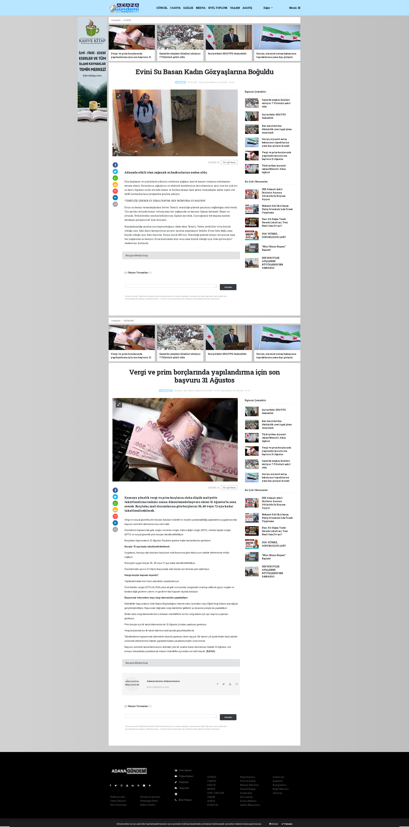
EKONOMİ (129, 320)
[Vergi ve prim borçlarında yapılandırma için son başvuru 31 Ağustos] (175, 439)
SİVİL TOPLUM (217, 7)
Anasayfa (116, 20)
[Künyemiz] (177, 793)
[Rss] (140, 785)
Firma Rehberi (248, 800)
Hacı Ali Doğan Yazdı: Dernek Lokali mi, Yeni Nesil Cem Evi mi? (275, 222)
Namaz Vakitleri (249, 784)
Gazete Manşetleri (250, 804)
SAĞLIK (188, 7)
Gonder (228, 287)
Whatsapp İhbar (149, 800)
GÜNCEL (162, 7)
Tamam (288, 823)
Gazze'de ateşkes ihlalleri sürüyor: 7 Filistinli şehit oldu (276, 103)
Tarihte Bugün (248, 788)
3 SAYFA (175, 7)
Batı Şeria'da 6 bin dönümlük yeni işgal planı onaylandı (277, 129)
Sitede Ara (278, 776)
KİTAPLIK (212, 804)
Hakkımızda (117, 796)
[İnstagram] (123, 785)
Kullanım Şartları (150, 796)
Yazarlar (183, 782)
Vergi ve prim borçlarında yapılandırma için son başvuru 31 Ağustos (276, 156)
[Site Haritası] (145, 785)
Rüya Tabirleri (281, 788)
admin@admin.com (158, 686)
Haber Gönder (147, 804)
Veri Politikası (118, 804)
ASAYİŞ (247, 7)
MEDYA (201, 7)
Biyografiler (279, 784)
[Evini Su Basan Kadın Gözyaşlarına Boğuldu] (175, 122)
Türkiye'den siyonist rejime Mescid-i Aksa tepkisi (274, 169)
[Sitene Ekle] (151, 785)
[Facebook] (112, 785)
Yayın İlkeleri (118, 800)
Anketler (278, 780)
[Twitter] (117, 785)
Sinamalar (246, 792)
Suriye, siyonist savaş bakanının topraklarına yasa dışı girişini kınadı (275, 142)
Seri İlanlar (246, 796)
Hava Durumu (247, 776)
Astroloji (277, 792)
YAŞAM (235, 7)
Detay (274, 823)
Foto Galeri (185, 770)
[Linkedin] (134, 785)
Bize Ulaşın (185, 799)
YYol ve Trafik (248, 780)
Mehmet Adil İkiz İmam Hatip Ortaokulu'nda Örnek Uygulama (277, 209)
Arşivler (184, 787)
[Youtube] (128, 785)
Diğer (267, 7)
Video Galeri (186, 776)
